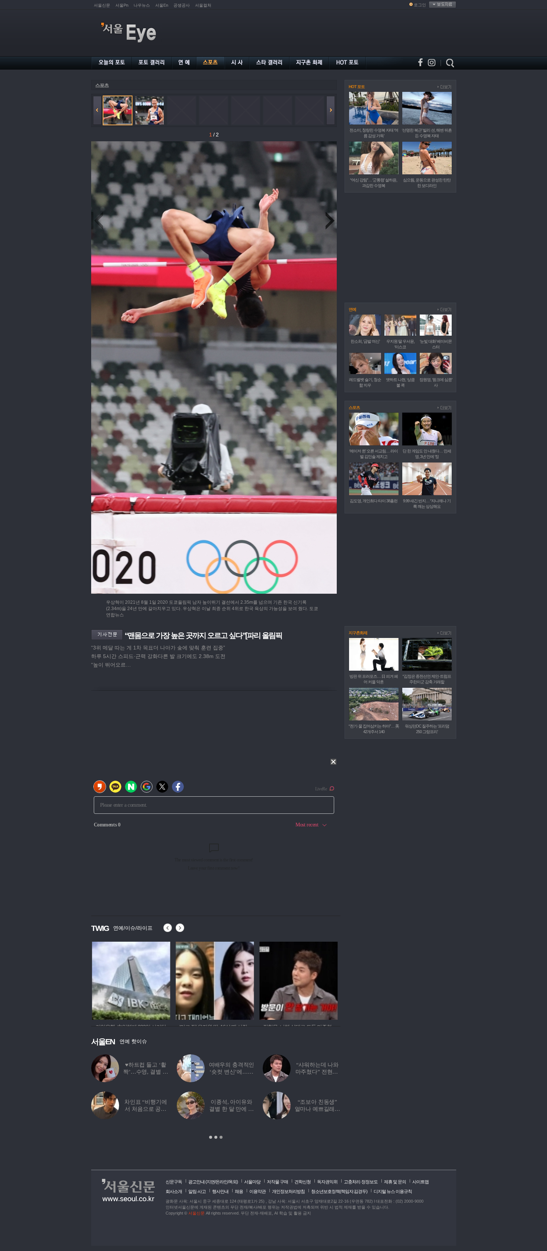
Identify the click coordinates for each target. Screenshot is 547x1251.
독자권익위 (327, 1181)
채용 (239, 1191)
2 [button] (215, 1137)
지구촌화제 (358, 633)
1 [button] (210, 1137)
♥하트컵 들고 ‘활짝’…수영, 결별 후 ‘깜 (145, 1072)
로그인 (420, 5)
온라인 (221, 1181)
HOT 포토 (357, 86)
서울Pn (121, 5)
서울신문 (102, 5)
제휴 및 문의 (395, 1181)
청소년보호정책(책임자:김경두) (339, 1191)
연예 (352, 309)
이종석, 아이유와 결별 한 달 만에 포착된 (231, 1109)
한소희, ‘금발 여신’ (365, 341)
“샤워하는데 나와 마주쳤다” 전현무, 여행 (317, 1072)
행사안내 (220, 1191)
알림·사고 (197, 1191)
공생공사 (181, 5)
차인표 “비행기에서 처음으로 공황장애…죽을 (145, 1109)
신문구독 (174, 1181)
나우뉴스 (142, 5)
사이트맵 (420, 1181)
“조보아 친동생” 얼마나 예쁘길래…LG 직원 (317, 1109)
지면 (211, 1181)
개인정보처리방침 (288, 1191)
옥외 (232, 1181)
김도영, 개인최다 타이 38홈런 (373, 501)
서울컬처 (203, 5)
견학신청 (302, 1181)
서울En (161, 5)
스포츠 (102, 85)
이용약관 (257, 1191)
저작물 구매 (277, 1181)
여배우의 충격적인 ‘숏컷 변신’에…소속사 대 (232, 1072)
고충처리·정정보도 (361, 1181)
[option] (215, 1097)
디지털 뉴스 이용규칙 (393, 1191)
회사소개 (174, 1191)
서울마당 (252, 1181)
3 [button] (221, 1137)
